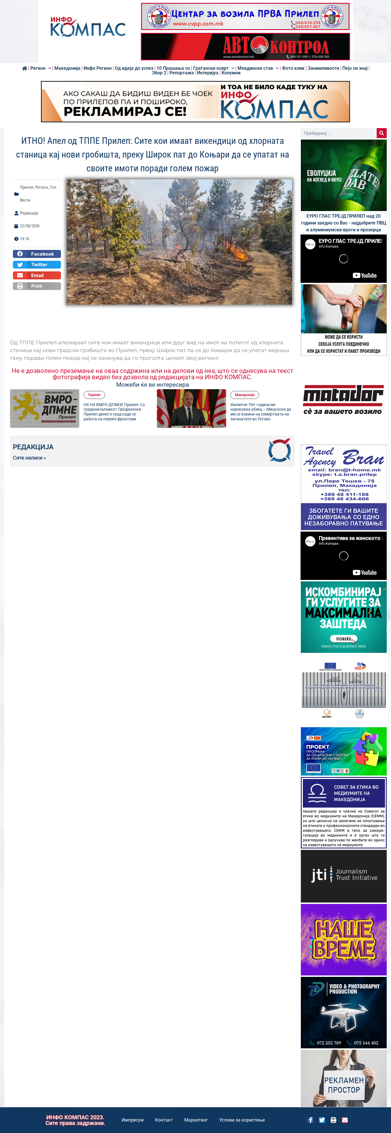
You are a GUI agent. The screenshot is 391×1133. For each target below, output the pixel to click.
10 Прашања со (173, 68)
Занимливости (323, 68)
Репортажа (181, 73)
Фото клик (293, 68)
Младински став (255, 68)
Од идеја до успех (134, 68)
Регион (38, 68)
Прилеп (26, 187)
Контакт (164, 1120)
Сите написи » (29, 457)
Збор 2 (159, 73)
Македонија (67, 68)
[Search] (382, 133)
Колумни (231, 73)
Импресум (133, 1120)
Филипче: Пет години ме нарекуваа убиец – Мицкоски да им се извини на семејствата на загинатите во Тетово (114, 411)
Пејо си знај (355, 68)
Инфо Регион (98, 68)
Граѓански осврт (211, 68)
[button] (37, 254)
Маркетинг (196, 1120)
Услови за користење (242, 1120)
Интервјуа (207, 73)
